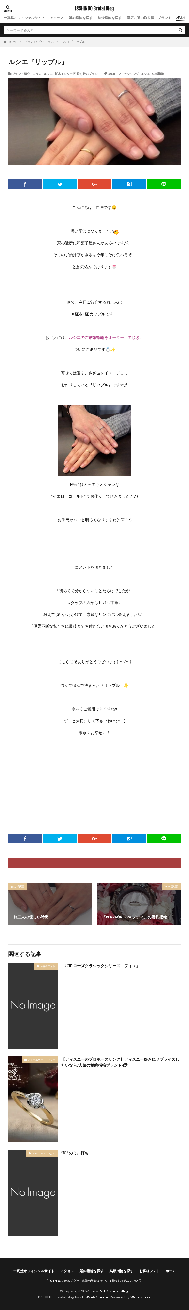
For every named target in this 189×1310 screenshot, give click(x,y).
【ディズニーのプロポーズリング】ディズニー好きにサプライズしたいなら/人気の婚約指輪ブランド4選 (120, 1062)
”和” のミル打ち (75, 1152)
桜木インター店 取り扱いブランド (78, 73)
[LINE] (164, 184)
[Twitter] (60, 184)
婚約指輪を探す (81, 18)
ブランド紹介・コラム (39, 42)
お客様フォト (47, 966)
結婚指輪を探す (110, 18)
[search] (180, 30)
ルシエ (48, 73)
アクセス (57, 18)
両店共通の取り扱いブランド (149, 18)
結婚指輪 (158, 73)
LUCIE (111, 73)
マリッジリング (128, 73)
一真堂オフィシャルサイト (24, 18)
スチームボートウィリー (41, 1059)
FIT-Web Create (94, 1297)
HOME (12, 41)
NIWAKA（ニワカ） (43, 1153)
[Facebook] (25, 184)
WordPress (140, 1297)
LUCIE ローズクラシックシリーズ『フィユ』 (100, 965)
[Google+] (94, 184)
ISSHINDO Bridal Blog (94, 8)
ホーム (171, 1271)
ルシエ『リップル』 (74, 42)
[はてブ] (129, 184)
